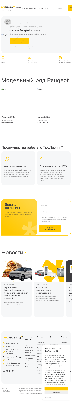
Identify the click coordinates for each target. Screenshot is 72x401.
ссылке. (64, 385)
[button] (66, 105)
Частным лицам (18, 8)
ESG (59, 8)
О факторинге (54, 344)
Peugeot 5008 (8, 117)
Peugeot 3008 (43, 117)
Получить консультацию (50, 228)
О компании (53, 8)
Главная (12, 26)
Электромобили (30, 355)
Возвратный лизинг (29, 365)
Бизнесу (25, 8)
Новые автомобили (29, 346)
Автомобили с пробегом (29, 351)
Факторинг (33, 8)
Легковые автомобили (41, 344)
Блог (46, 8)
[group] (16, 288)
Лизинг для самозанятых (29, 360)
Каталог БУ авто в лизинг (29, 26)
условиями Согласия (48, 221)
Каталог (41, 8)
